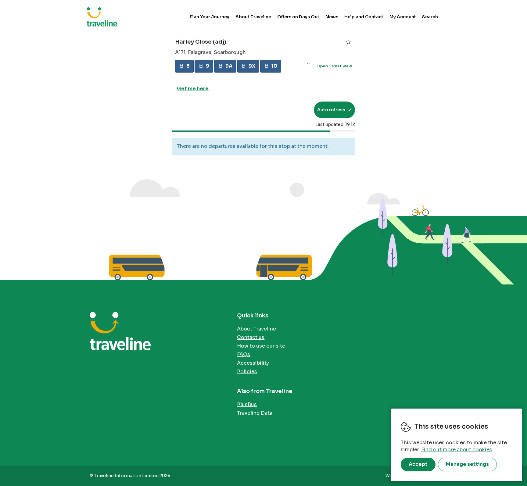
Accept (418, 464)
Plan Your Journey (209, 17)
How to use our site (261, 346)
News (331, 17)
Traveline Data (254, 413)
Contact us (250, 337)
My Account (402, 17)
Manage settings (467, 464)
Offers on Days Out (298, 17)
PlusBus (247, 404)
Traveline (102, 16)
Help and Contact (363, 17)
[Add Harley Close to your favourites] (348, 41)
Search (430, 17)
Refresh (298, 110)
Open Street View (334, 66)
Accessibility (253, 363)
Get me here (193, 88)
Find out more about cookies (456, 449)
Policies (247, 371)
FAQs (243, 354)
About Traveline (253, 17)
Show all (308, 63)
